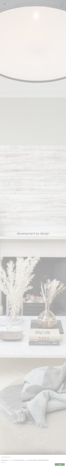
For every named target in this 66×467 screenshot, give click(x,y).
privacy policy (11, 460)
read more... (3, 462)
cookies (25, 460)
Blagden (62, 5)
